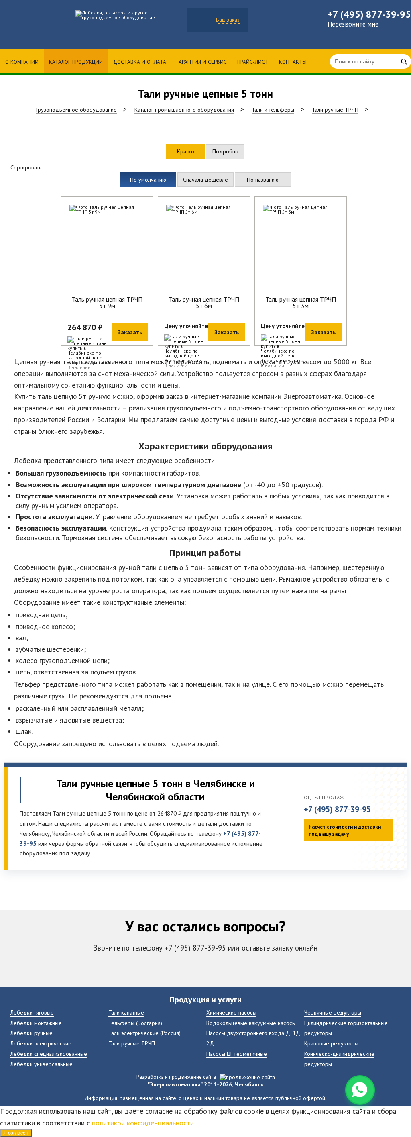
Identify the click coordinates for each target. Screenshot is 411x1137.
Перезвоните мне (353, 24)
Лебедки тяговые (32, 1012)
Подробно (225, 151)
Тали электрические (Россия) (144, 1033)
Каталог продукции (76, 61)
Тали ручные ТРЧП (131, 1043)
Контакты (293, 61)
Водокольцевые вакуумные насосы (251, 1023)
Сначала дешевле (205, 179)
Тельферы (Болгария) (135, 1023)
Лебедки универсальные (41, 1064)
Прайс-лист (253, 61)
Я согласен (15, 1133)
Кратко (185, 151)
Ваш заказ (228, 19)
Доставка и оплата (139, 61)
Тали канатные (126, 1012)
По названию (263, 179)
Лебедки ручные (31, 1033)
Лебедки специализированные (48, 1053)
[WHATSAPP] (360, 1090)
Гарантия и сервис (202, 61)
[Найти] (404, 61)
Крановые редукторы (331, 1043)
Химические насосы (231, 1012)
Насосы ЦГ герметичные (236, 1053)
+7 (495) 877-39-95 (337, 809)
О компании (22, 61)
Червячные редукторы (332, 1012)
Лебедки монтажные (36, 1023)
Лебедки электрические (40, 1043)
